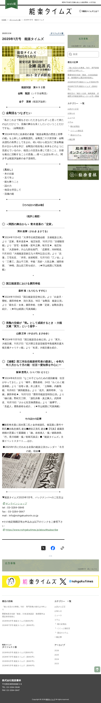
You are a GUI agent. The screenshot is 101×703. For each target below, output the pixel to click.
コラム (70, 122)
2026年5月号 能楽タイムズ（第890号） (19, 665)
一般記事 (71, 139)
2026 (56, 650)
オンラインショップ (16, 503)
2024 (56, 659)
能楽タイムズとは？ (90, 11)
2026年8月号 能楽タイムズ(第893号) (83, 82)
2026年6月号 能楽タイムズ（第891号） (19, 661)
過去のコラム (75, 135)
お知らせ (71, 113)
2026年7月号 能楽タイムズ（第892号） (19, 625)
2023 (56, 663)
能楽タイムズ (50, 699)
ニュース (71, 117)
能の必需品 (75, 126)
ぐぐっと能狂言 (76, 130)
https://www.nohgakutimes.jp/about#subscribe (32, 529)
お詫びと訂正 (73, 109)
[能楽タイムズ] (50, 12)
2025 (56, 655)
